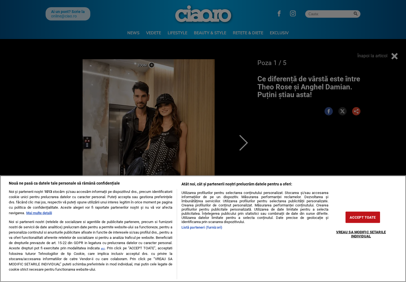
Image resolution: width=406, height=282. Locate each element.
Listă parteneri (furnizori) (201, 227)
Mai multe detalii (39, 213)
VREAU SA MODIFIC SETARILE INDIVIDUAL (361, 234)
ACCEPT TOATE (363, 217)
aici (103, 248)
